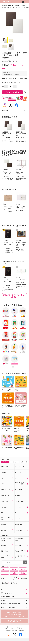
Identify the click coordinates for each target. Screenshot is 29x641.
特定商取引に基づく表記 (11, 630)
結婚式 (14, 569)
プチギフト (5, 569)
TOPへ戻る (21, 630)
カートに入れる (12, 92)
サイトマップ (12, 627)
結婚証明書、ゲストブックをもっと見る (13, 296)
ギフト (5, 573)
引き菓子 (23, 573)
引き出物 (14, 573)
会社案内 (19, 627)
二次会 (23, 569)
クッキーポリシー (21, 628)
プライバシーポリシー (10, 628)
